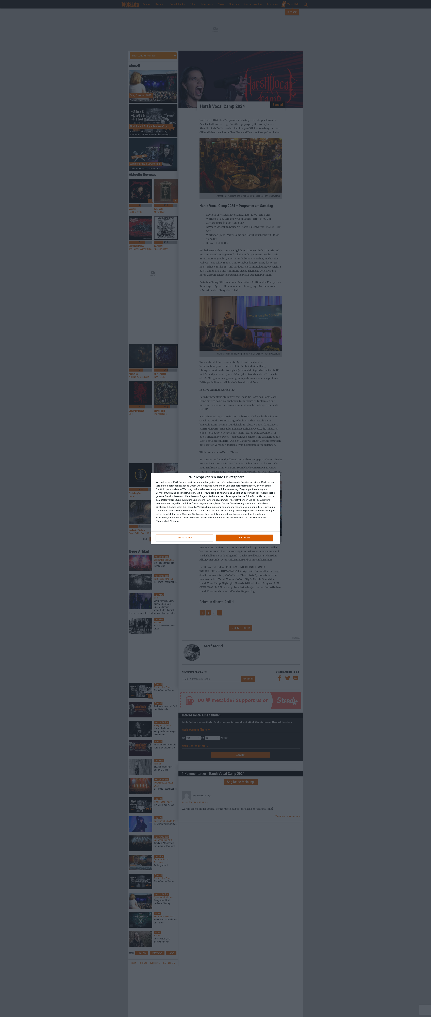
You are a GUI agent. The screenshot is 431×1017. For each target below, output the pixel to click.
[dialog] (215, 508)
